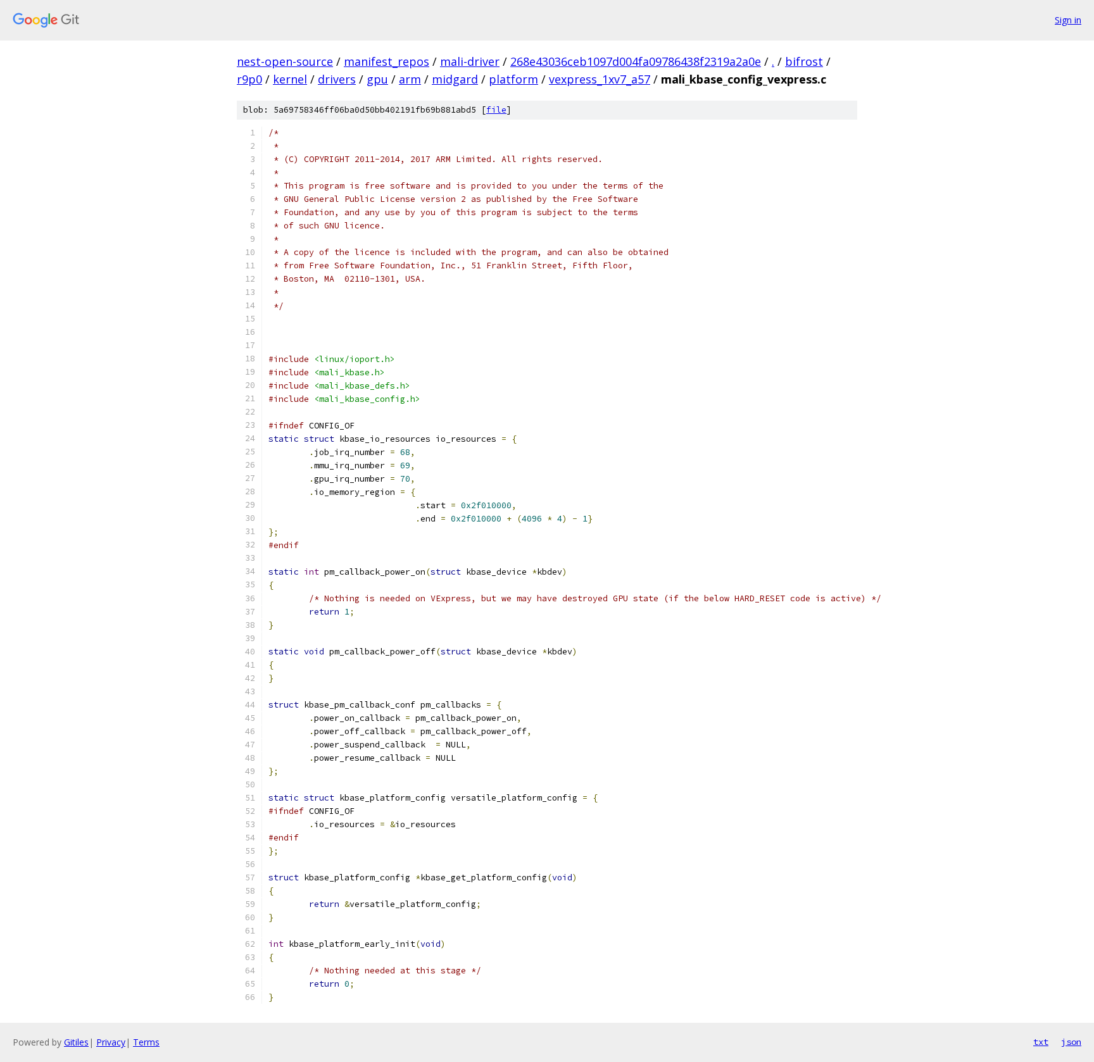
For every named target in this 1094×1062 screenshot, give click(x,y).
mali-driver (470, 61)
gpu (377, 79)
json (1071, 1041)
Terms (146, 1042)
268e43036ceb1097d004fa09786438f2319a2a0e (635, 61)
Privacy (110, 1042)
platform (513, 79)
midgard (455, 79)
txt (1040, 1041)
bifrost (804, 61)
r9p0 (249, 79)
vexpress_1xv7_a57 (599, 79)
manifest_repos (386, 61)
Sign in (1068, 20)
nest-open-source (285, 61)
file (496, 109)
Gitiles (76, 1042)
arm (410, 79)
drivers (337, 79)
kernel (290, 79)
